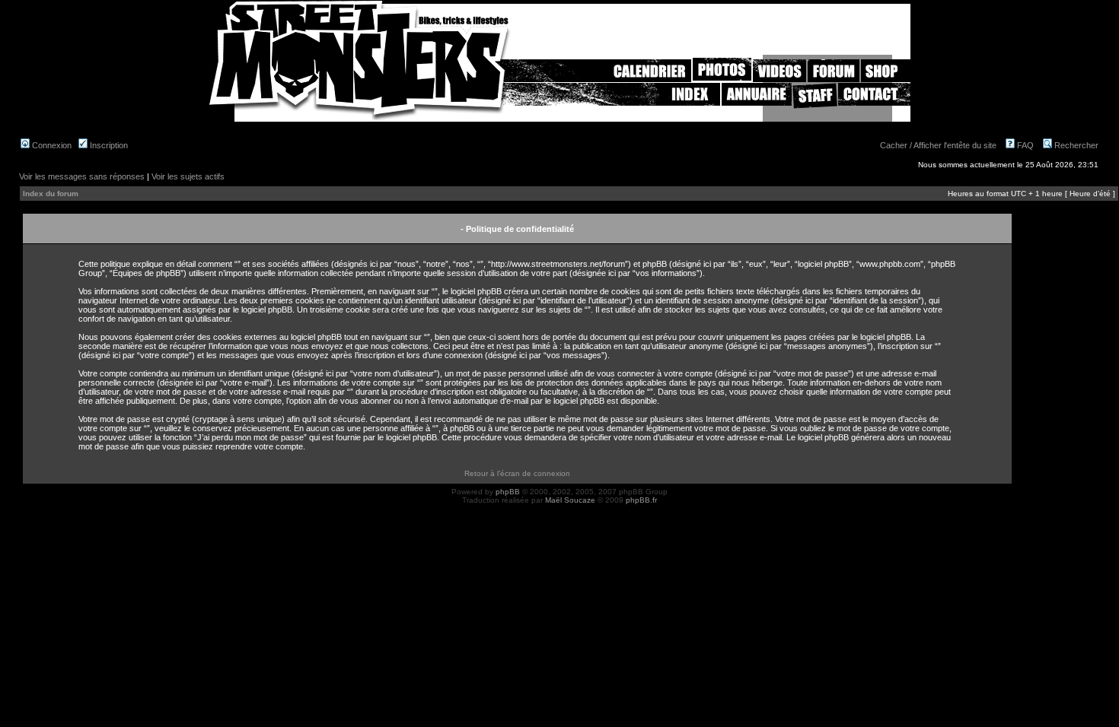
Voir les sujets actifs (188, 176)
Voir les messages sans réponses (82, 176)
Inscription (108, 145)
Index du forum (50, 193)
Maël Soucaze (570, 500)
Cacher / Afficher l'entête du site (938, 145)
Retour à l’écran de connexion (517, 473)
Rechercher (1075, 145)
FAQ (1024, 145)
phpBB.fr (641, 500)
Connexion (51, 145)
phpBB (508, 491)
